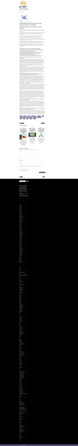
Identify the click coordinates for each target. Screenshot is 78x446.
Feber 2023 (20, 262)
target (20, 411)
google (20, 303)
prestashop (20, 359)
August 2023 (20, 254)
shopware (20, 396)
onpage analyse (21, 355)
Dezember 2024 (21, 232)
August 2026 (20, 205)
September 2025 (21, 220)
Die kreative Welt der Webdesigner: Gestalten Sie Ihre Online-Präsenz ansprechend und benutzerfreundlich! (23, 188)
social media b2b (39, 117)
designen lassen (21, 292)
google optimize (21, 306)
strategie (21, 118)
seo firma (20, 381)
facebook (20, 299)
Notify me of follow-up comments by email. (24, 169)
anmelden (20, 280)
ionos (19, 322)
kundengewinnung (21, 332)
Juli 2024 (20, 239)
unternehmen (30, 118)
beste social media (21, 284)
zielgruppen (34, 118)
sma (19, 400)
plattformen (24, 117)
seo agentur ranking (21, 374)
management (20, 340)
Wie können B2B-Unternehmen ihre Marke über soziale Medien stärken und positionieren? (29, 54)
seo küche (20, 382)
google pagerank (21, 307)
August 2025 (20, 221)
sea (19, 366)
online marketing (21, 351)
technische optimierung (21, 412)
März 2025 (20, 228)
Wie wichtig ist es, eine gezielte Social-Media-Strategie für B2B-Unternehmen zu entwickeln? (30, 53)
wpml (19, 438)
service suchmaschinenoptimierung (23, 393)
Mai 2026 (20, 209)
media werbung (21, 344)
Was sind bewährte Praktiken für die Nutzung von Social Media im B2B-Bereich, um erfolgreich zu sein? (31, 55)
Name (20, 157)
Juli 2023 (20, 255)
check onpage (20, 287)
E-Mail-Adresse (21, 160)
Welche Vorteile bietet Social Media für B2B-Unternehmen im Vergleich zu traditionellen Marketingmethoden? (31, 52)
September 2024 (21, 236)
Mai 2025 (20, 225)
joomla (20, 325)
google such (20, 310)
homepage (20, 318)
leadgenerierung (21, 333)
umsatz (27, 118)
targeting (24, 118)
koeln (19, 329)
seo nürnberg (20, 385)
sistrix (20, 397)
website (20, 427)
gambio (20, 302)
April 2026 (20, 210)
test (19, 415)
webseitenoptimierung (21, 426)
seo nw (20, 386)
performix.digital (23, 8)
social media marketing (21, 404)
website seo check (21, 430)
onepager (20, 348)
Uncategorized (23, 127)
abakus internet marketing (22, 272)
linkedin (20, 336)
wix (19, 434)
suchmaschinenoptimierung (22, 408)
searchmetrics (20, 367)
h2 (19, 314)
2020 (19, 269)
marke (20, 117)
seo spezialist (20, 389)
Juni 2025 (20, 224)
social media (35, 117)
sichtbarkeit (31, 117)
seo (19, 370)
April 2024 (20, 243)
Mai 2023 (20, 258)
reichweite (27, 117)
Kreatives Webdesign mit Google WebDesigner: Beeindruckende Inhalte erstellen (23, 191)
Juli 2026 (20, 206)
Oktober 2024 (20, 235)
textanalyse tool (21, 416)
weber (20, 423)
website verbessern (21, 431)
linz (19, 337)
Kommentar (20, 150)
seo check (20, 378)
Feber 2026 (20, 213)
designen (20, 291)
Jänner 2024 (20, 247)
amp (19, 277)
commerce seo (20, 288)
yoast (19, 441)
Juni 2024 (20, 240)
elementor (20, 295)
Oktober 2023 (20, 251)
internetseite (20, 321)
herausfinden (20, 317)
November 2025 (21, 217)
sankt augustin (20, 363)
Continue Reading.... (41, 142)
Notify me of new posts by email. (23, 170)
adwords (20, 273)
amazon (20, 276)
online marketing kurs (21, 352)
